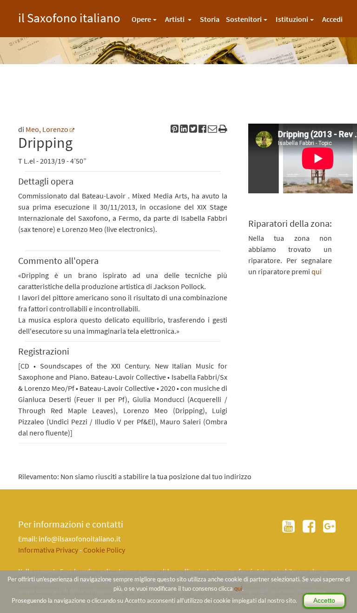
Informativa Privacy (48, 549)
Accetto (324, 600)
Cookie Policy (104, 549)
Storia (209, 19)
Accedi (332, 19)
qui (238, 588)
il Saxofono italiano (69, 16)
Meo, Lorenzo (47, 129)
